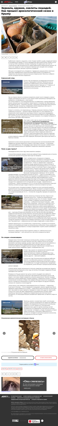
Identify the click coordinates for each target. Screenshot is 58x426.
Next (54, 333)
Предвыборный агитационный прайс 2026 (20, 399)
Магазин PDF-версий (47, 396)
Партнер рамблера (23, 420)
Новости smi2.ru (6, 391)
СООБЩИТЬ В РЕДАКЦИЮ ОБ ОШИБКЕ (39, 399)
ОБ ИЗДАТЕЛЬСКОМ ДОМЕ (16, 396)
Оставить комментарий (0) (46, 357)
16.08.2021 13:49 (4, 5)
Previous (4, 333)
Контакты (13, 397)
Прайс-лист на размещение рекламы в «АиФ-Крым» (28, 397)
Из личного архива (13, 54)
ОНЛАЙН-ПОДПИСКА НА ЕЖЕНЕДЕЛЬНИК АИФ (32, 396)
